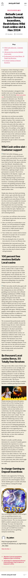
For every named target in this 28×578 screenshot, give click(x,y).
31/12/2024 (19, 34)
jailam (11, 34)
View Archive (6, 549)
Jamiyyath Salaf (14, 3)
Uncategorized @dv (14, 10)
